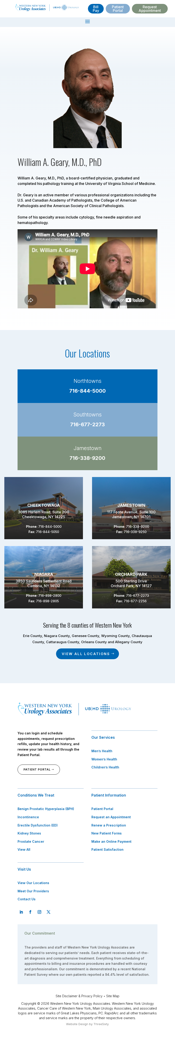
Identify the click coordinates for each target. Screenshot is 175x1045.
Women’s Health (104, 759)
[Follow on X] (48, 912)
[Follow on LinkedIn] (21, 912)
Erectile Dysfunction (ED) (38, 825)
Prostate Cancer (31, 841)
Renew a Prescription (108, 825)
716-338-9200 (87, 458)
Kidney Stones (29, 833)
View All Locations (86, 654)
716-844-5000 (87, 391)
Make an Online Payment (111, 841)
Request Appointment (150, 9)
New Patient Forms (106, 833)
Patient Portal (118, 9)
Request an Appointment (111, 817)
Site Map (112, 996)
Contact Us (27, 899)
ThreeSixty (101, 1024)
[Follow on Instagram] (39, 912)
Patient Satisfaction (107, 849)
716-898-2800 (49, 595)
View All (24, 849)
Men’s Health (101, 751)
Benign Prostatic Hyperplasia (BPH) (46, 809)
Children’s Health (105, 767)
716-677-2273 (87, 424)
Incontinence (28, 817)
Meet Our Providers (33, 891)
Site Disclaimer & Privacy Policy (79, 996)
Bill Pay (96, 9)
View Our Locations (33, 883)
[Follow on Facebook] (30, 912)
